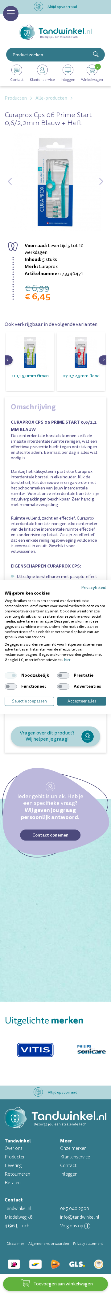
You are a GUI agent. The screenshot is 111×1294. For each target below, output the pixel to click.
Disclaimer (15, 1243)
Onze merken (73, 1148)
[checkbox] (11, 675)
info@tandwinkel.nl (79, 1217)
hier (67, 660)
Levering (13, 1165)
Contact (68, 1165)
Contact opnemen (50, 835)
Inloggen (68, 1174)
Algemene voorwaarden (48, 1243)
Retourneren (17, 1174)
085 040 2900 (74, 1208)
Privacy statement (88, 1243)
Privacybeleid (93, 588)
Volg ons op (72, 1226)
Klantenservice (75, 1157)
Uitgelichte (44, 1020)
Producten (15, 1157)
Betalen (13, 1183)
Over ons (14, 1148)
